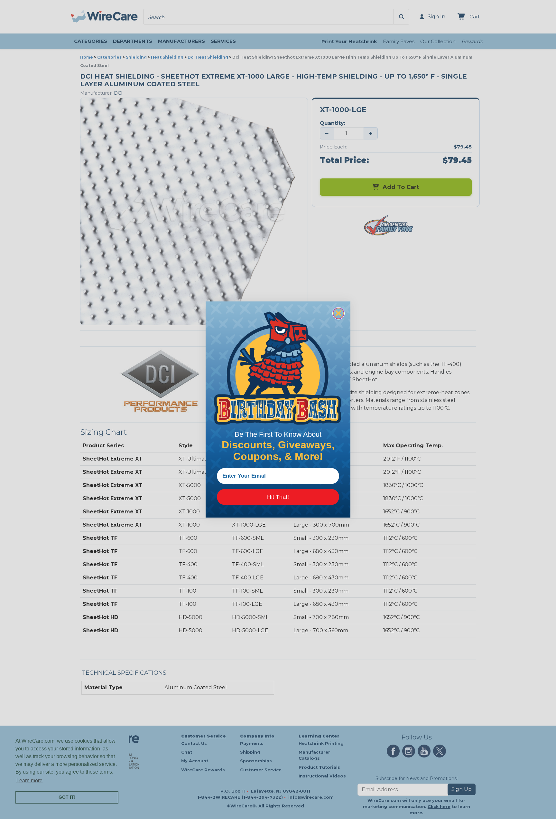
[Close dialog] (338, 313)
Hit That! (278, 497)
